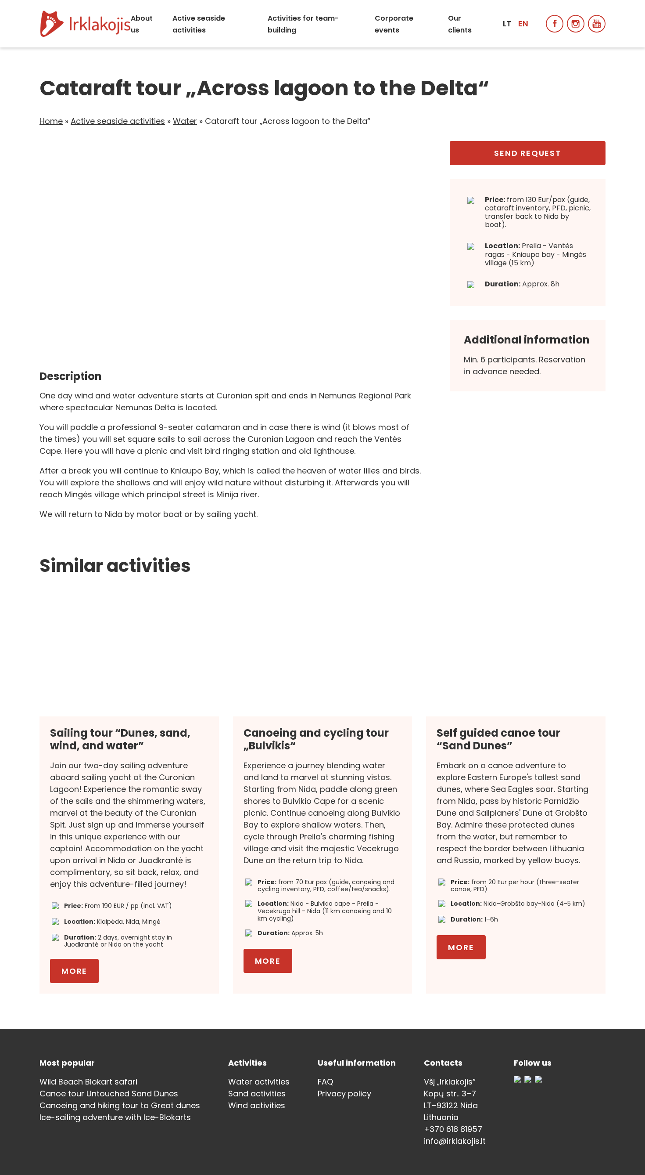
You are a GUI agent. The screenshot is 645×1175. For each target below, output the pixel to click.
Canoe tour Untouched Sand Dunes (108, 1093)
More (74, 970)
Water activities (259, 1081)
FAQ (325, 1081)
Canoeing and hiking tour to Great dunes (119, 1105)
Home (51, 121)
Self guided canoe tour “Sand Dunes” (498, 739)
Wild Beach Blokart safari (88, 1081)
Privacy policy (344, 1093)
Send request (527, 153)
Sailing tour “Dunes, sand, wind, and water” (120, 739)
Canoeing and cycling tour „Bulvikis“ (316, 739)
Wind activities (256, 1105)
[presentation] (59, 248)
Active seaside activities (118, 121)
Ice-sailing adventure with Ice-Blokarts (115, 1117)
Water (185, 121)
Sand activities (257, 1093)
